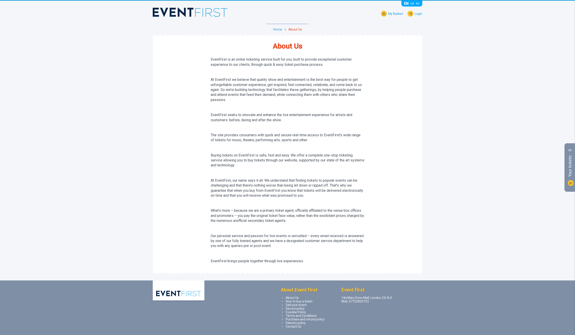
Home (277, 29)
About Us (292, 298)
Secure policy (295, 308)
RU (418, 3)
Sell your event (296, 305)
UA (412, 3)
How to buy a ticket (299, 301)
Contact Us (293, 326)
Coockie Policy (296, 312)
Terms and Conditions (301, 315)
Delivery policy (296, 323)
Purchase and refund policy (305, 319)
